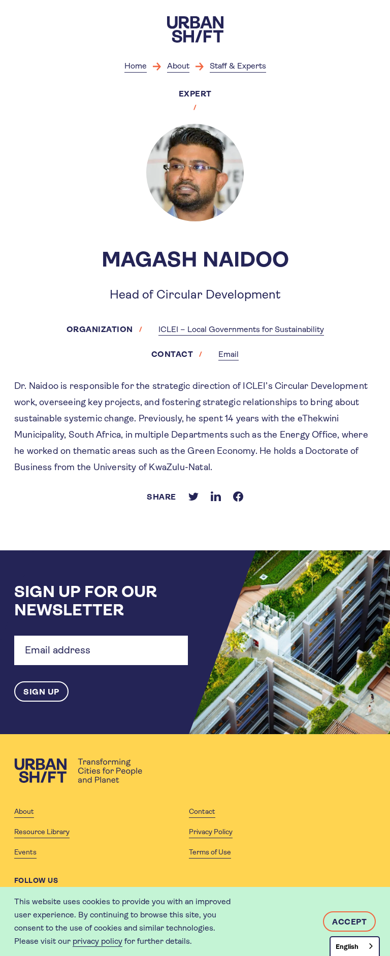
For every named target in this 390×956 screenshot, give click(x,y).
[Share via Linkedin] (216, 496)
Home (135, 66)
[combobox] (355, 946)
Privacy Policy (211, 832)
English (347, 946)
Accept (349, 922)
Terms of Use (210, 852)
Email (228, 354)
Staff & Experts (238, 66)
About (178, 66)
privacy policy (97, 941)
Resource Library (42, 832)
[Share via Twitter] (193, 496)
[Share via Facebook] (238, 496)
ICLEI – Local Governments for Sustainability (241, 329)
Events (25, 852)
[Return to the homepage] (78, 771)
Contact (202, 811)
